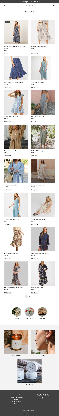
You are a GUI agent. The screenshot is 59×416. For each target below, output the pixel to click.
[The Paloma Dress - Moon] (43, 171)
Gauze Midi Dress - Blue (37, 82)
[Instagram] (42, 398)
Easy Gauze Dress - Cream (38, 219)
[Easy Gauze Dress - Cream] (43, 205)
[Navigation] (4, 5)
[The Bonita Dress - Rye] (16, 137)
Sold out (6, 53)
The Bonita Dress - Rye (10, 151)
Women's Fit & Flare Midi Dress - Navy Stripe (15, 47)
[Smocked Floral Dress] (43, 273)
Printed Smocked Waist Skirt (39, 46)
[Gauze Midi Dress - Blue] (43, 68)
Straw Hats (42, 318)
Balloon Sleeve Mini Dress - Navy (40, 253)
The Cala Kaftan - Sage (37, 151)
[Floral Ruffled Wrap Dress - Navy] (16, 273)
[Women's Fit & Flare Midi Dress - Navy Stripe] (16, 32)
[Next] (32, 296)
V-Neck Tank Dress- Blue (11, 219)
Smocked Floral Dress (37, 287)
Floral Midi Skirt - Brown (11, 253)
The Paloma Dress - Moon (38, 185)
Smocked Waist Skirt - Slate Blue (13, 82)
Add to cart (34, 121)
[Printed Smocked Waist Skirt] (43, 32)
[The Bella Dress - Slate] (16, 171)
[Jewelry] (16, 312)
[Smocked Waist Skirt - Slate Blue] (16, 68)
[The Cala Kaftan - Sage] (43, 137)
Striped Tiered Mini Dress (11, 117)
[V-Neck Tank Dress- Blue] (16, 205)
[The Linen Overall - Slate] (43, 102)
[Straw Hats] (42, 312)
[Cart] (54, 5)
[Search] (50, 5)
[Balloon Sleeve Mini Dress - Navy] (43, 239)
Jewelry (16, 318)
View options (34, 53)
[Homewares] (29, 312)
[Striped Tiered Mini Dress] (16, 102)
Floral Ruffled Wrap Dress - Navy (13, 287)
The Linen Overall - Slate (37, 117)
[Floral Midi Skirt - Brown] (16, 239)
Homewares (29, 318)
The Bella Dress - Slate (10, 185)
